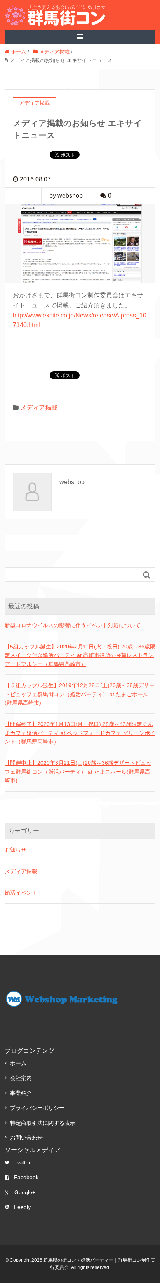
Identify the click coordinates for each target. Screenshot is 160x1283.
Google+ (24, 1192)
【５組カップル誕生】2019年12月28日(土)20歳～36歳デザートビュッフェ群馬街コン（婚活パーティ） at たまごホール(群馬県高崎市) (80, 694)
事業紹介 (21, 1093)
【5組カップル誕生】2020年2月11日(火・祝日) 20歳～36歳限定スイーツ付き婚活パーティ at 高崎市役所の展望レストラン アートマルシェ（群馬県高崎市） (80, 655)
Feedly (22, 1207)
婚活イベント (21, 893)
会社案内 (21, 1078)
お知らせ (15, 850)
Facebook (26, 1177)
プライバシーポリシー (37, 1108)
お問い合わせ (26, 1138)
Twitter (22, 1162)
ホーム (18, 1063)
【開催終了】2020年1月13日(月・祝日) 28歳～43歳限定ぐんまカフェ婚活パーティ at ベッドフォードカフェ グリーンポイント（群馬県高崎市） (80, 733)
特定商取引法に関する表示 (42, 1123)
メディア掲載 (38, 407)
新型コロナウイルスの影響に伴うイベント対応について (73, 625)
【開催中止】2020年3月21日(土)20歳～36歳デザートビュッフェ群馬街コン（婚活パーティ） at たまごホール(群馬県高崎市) (78, 771)
